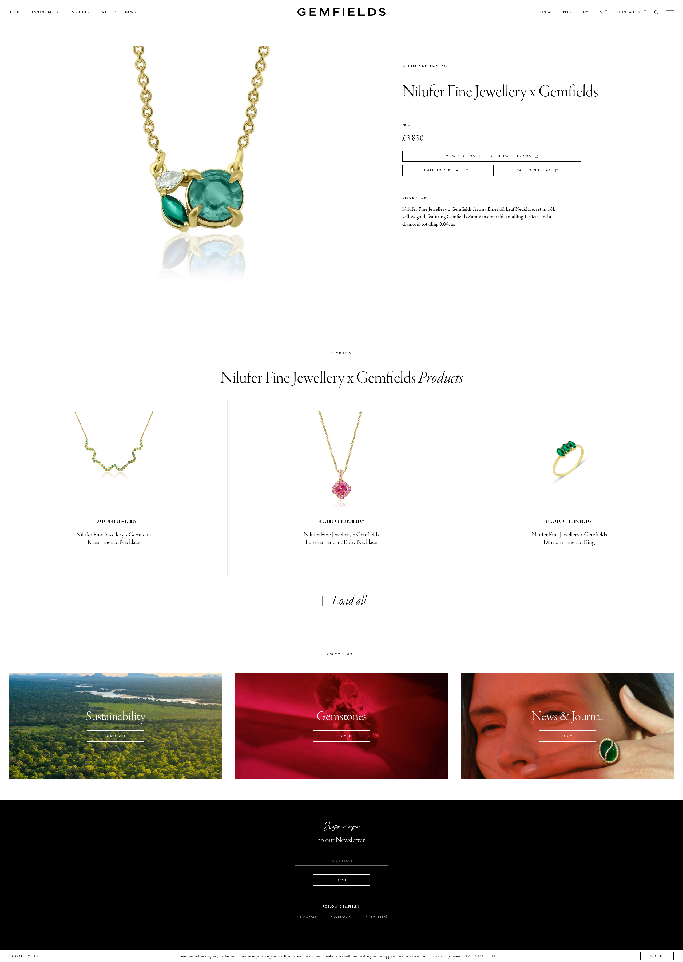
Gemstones (78, 12)
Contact (546, 12)
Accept (657, 956)
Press (568, 12)
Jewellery (107, 12)
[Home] (341, 12)
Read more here (480, 956)
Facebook (341, 917)
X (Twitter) (377, 917)
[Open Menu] (669, 12)
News (130, 12)
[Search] (656, 12)
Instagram (305, 917)
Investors (593, 12)
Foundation (629, 12)
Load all (349, 601)
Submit (341, 880)
